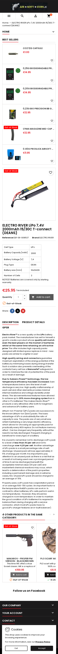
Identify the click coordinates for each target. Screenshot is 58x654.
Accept (41, 648)
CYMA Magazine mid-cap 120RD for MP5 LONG (38, 129)
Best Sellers (10, 39)
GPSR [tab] (5, 327)
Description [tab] (10, 322)
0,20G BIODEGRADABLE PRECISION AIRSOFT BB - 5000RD (38, 88)
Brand (35, 237)
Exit (16, 648)
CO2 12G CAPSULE (33, 48)
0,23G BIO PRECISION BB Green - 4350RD (38, 108)
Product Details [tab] (33, 322)
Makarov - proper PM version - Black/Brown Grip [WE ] (19, 561)
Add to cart (41, 297)
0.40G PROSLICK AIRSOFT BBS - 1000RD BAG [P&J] (38, 149)
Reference (7, 237)
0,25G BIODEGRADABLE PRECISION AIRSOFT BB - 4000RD (38, 68)
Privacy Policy (42, 641)
